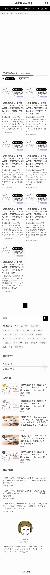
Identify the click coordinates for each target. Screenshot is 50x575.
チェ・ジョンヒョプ (10, 334)
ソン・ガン (25, 330)
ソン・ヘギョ (37, 330)
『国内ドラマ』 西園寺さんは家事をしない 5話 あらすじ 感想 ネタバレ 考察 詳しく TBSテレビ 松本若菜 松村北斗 (25, 482)
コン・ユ (6, 330)
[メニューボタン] (3, 3)
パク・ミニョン (19, 339)
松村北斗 (43, 343)
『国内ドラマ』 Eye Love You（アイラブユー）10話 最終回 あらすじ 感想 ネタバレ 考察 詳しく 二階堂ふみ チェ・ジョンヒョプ (25, 507)
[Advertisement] (25, 41)
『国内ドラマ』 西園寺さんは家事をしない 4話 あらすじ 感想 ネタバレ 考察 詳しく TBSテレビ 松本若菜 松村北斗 (25, 494)
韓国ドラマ (9, 79)
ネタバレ (39, 334)
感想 (26, 343)
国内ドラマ (18, 343)
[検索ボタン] (47, 3)
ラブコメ (31, 339)
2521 (17, 326)
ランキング (41, 339)
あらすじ (24, 326)
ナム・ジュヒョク (26, 334)
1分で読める (7, 326)
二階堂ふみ (7, 343)
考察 (10, 347)
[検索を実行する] (45, 318)
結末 (4, 347)
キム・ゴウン (35, 326)
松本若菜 (34, 343)
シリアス (15, 330)
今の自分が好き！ (25, 3)
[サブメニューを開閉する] (45, 364)
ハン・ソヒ (7, 339)
